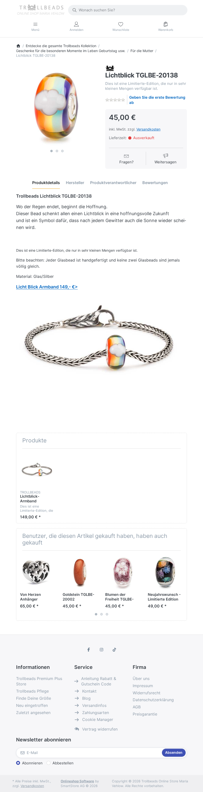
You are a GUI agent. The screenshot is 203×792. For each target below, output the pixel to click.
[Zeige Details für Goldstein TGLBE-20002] (80, 571)
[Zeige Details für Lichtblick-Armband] (37, 469)
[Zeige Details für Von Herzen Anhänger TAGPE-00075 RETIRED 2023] (37, 571)
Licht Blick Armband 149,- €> (47, 286)
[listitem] (57, 106)
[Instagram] (101, 649)
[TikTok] (114, 649)
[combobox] (127, 10)
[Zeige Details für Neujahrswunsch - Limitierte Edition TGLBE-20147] (165, 571)
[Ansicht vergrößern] (57, 106)
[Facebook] (88, 649)
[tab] (46, 183)
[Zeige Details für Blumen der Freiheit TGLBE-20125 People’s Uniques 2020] (122, 571)
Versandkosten (148, 129)
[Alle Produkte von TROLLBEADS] (109, 68)
